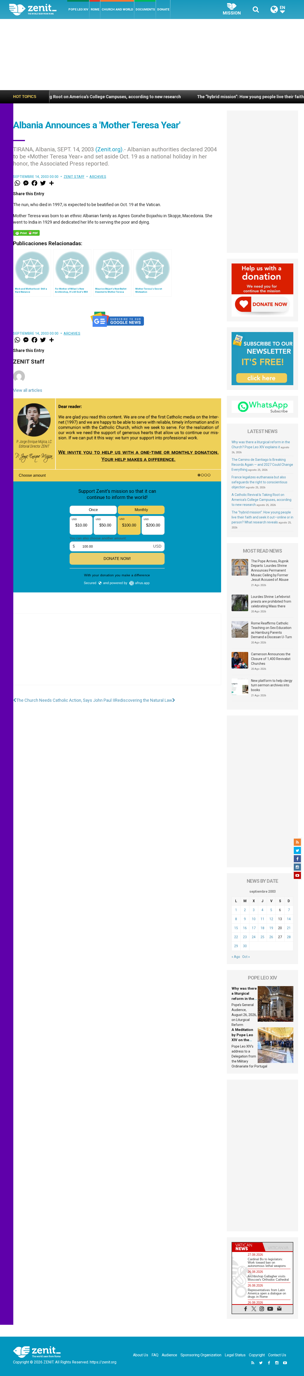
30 (245, 946)
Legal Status (235, 1355)
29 (236, 946)
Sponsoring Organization (200, 1355)
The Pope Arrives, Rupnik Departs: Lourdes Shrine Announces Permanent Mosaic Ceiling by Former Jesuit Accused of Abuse (270, 570)
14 (289, 919)
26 (271, 937)
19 (271, 928)
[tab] (247, 1246)
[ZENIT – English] (38, 9)
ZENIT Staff (74, 177)
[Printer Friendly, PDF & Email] (26, 233)
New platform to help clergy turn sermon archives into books (271, 685)
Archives (98, 177)
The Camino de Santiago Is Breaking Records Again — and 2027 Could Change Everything (262, 464)
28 (289, 937)
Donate (163, 9)
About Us (140, 1355)
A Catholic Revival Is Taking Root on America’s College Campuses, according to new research (261, 500)
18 (262, 928)
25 (262, 937)
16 (245, 928)
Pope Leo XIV (78, 9)
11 (262, 919)
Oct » (246, 957)
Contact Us (277, 1355)
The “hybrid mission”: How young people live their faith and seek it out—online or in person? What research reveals (262, 517)
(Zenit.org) (109, 149)
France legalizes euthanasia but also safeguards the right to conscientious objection (259, 482)
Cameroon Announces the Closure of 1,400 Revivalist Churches (270, 658)
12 (271, 919)
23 (245, 937)
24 (254, 937)
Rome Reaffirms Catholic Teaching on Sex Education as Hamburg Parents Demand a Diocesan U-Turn (271, 630)
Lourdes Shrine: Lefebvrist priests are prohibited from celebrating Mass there (271, 601)
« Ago (236, 957)
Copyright (257, 1355)
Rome (95, 9)
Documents (145, 9)
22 (236, 937)
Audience (169, 1355)
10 (254, 919)
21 (289, 928)
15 (236, 928)
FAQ (155, 1355)
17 (254, 928)
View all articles (27, 390)
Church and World (117, 9)
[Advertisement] (152, 54)
